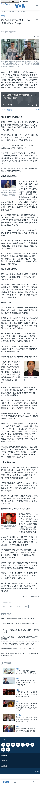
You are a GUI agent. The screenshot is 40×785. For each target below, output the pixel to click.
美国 (17, 669)
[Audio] (24, 782)
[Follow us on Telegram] (27, 745)
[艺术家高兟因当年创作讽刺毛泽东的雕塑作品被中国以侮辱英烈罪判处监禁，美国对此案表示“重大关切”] (9, 703)
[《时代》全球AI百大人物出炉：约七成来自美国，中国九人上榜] (9, 671)
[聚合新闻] (32, 745)
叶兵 (2, 28)
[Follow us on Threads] (23, 745)
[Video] (15, 782)
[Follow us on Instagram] (18, 745)
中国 (3, 16)
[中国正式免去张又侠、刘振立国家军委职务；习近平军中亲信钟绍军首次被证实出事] (9, 692)
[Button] (36, 36)
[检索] (34, 782)
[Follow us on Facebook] (13, 745)
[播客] (3, 749)
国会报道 (19, 715)
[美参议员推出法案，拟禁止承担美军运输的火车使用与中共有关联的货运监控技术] (9, 717)
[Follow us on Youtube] (8, 745)
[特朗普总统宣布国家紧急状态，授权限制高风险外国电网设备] (9, 728)
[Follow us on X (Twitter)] (3, 745)
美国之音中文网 (12, 98)
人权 (17, 701)
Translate (8, 4)
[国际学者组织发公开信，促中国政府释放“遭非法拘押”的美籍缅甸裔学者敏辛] (9, 680)
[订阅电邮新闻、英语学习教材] (8, 749)
